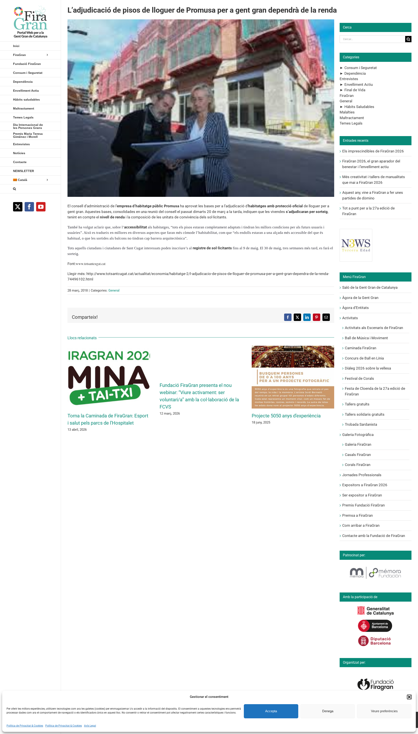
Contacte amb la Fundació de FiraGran (373, 535)
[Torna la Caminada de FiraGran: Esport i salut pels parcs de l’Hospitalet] (108, 348)
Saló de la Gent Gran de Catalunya (370, 287)
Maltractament (352, 118)
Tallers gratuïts (357, 404)
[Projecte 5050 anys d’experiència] (293, 348)
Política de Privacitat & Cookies (25, 725)
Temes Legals (351, 123)
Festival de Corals (359, 378)
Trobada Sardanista (361, 424)
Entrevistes (349, 79)
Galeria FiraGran (358, 444)
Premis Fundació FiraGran (363, 505)
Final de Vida (354, 90)
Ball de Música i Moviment (366, 338)
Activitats (350, 318)
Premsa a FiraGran (357, 515)
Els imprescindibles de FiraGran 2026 (373, 151)
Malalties (347, 112)
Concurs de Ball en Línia (364, 358)
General (114, 290)
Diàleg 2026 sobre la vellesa (368, 368)
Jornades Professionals (361, 475)
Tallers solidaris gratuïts (364, 414)
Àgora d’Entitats (355, 307)
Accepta (271, 711)
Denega (327, 711)
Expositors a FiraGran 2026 (364, 485)
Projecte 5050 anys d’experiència (286, 415)
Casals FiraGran (358, 454)
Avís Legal (90, 725)
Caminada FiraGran (360, 348)
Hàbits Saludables (359, 107)
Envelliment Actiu (358, 84)
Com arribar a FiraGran (360, 525)
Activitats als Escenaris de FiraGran (374, 328)
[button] (409, 697)
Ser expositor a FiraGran (362, 495)
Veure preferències (384, 711)
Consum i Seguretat (360, 68)
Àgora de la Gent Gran (360, 297)
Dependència (355, 73)
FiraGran (347, 95)
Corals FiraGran (357, 464)
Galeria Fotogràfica (358, 434)
